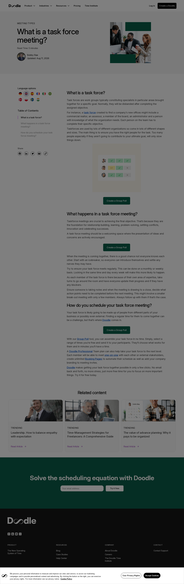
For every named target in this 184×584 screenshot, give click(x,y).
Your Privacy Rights (131, 575)
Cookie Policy (66, 579)
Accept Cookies (152, 575)
